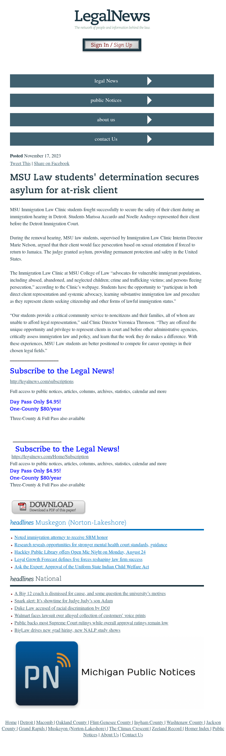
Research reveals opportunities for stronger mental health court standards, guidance (90, 544)
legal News (106, 80)
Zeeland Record (167, 728)
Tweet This (20, 163)
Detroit (27, 722)
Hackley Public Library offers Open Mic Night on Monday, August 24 (80, 552)
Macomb (45, 722)
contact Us (106, 138)
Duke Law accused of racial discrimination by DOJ (62, 608)
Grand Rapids (32, 728)
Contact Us (132, 734)
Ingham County (149, 722)
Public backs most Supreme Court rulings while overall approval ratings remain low (91, 622)
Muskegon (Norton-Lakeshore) (77, 728)
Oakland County (72, 722)
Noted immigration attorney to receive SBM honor (61, 537)
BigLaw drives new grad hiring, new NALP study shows (67, 630)
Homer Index (197, 728)
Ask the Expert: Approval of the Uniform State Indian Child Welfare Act (81, 566)
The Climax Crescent (129, 728)
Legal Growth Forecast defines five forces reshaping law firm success (78, 559)
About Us (110, 734)
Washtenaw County (185, 722)
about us (106, 119)
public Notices (106, 99)
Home (11, 722)
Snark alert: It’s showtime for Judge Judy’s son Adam (63, 600)
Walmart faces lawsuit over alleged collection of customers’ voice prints (80, 615)
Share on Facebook (51, 163)
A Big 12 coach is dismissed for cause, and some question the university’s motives (90, 593)
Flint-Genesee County (111, 722)
